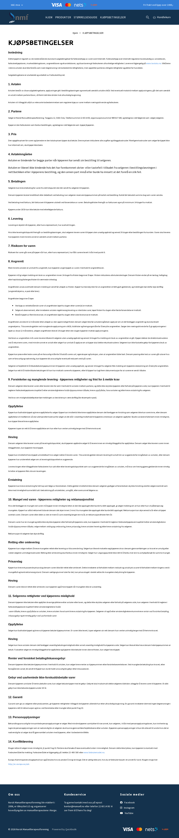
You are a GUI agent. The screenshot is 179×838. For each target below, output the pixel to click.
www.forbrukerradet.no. (94, 752)
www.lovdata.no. (154, 63)
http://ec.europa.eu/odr (18, 764)
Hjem (75, 32)
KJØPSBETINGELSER (113, 17)
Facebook (129, 802)
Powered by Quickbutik (64, 829)
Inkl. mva (15, 4)
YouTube (128, 813)
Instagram (128, 807)
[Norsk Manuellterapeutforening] (18, 17)
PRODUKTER (63, 17)
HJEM (48, 17)
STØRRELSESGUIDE (85, 17)
